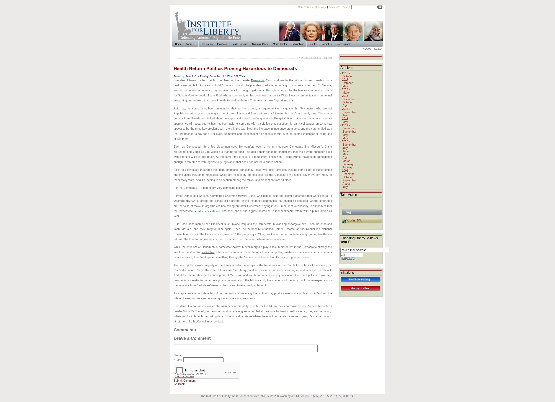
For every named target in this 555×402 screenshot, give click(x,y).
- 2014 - (345, 109)
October (348, 76)
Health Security (240, 44)
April (345, 105)
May (345, 122)
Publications (298, 44)
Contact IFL (334, 7)
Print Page (305, 58)
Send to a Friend (322, 58)
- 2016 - (345, 89)
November (349, 99)
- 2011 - (345, 125)
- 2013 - (345, 118)
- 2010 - (345, 141)
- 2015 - (345, 96)
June (346, 151)
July (345, 115)
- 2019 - (345, 73)
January (348, 167)
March (346, 86)
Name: (178, 355)
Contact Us (327, 44)
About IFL (191, 44)
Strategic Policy (260, 44)
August (347, 183)
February (348, 164)
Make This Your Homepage (312, 7)
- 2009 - (345, 170)
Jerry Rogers (344, 44)
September (349, 112)
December (349, 128)
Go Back (179, 384)
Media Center (280, 44)
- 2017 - (345, 79)
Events (312, 44)
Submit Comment (185, 380)
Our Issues (207, 44)
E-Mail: (178, 359)
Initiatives (222, 44)
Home (178, 44)
